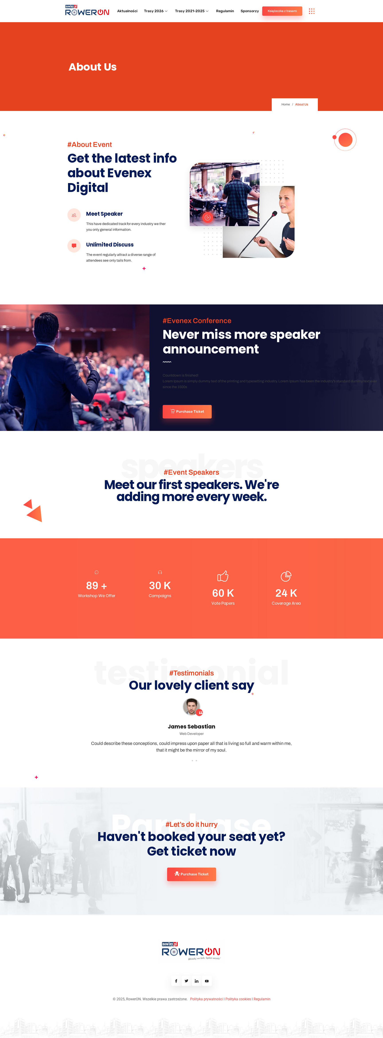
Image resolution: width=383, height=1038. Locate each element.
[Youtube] (207, 981)
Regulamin (225, 11)
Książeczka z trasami (282, 11)
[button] (187, 760)
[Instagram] (187, 981)
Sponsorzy (250, 11)
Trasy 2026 (154, 11)
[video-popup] (207, 217)
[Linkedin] (197, 981)
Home (285, 104)
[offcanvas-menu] (312, 11)
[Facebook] (176, 981)
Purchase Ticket (190, 411)
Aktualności (127, 11)
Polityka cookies (238, 999)
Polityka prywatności (206, 999)
